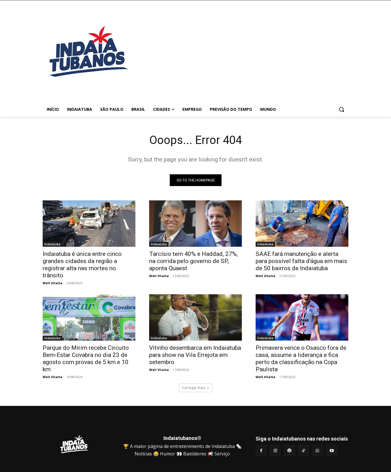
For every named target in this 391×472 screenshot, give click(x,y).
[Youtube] (331, 450)
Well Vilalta (52, 283)
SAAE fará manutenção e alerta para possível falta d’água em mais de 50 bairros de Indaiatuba (301, 261)
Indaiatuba (52, 244)
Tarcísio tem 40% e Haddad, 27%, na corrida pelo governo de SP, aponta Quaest (193, 261)
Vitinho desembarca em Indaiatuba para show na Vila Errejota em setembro (195, 355)
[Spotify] (289, 450)
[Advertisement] (241, 54)
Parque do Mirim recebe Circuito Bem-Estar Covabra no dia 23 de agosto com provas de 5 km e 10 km (86, 358)
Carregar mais (193, 387)
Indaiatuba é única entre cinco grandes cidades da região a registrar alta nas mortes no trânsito (82, 264)
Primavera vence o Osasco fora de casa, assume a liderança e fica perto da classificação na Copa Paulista (301, 358)
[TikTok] (303, 450)
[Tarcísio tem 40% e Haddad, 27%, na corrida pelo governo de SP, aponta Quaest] (195, 223)
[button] (341, 109)
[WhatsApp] (317, 450)
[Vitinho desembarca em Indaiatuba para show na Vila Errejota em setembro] (195, 317)
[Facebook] (261, 450)
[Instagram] (275, 450)
